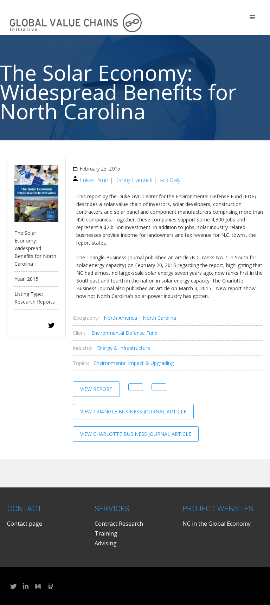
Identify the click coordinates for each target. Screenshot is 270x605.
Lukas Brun (94, 180)
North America (120, 317)
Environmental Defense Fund (124, 333)
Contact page (24, 523)
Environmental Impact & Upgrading (134, 363)
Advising (106, 543)
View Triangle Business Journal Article (133, 411)
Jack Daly (169, 180)
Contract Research (119, 523)
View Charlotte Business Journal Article (135, 434)
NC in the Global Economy (216, 523)
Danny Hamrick (133, 180)
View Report (96, 389)
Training (106, 533)
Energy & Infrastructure (123, 348)
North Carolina (159, 317)
